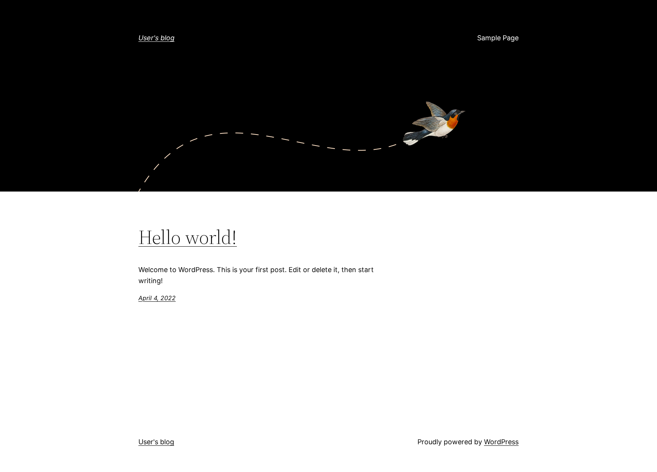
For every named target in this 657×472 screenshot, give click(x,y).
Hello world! (187, 237)
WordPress (501, 442)
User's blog (156, 38)
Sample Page (498, 38)
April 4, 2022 (157, 298)
